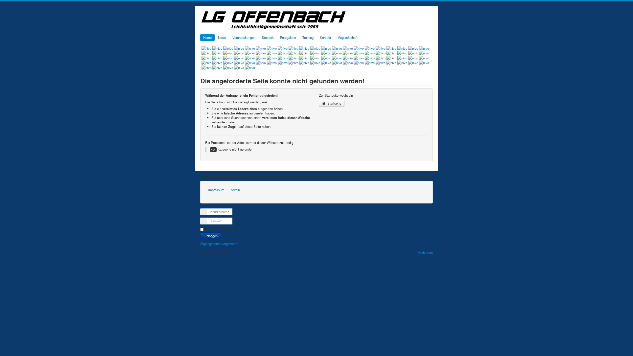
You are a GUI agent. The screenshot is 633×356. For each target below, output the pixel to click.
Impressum (216, 189)
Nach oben (425, 252)
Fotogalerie (288, 37)
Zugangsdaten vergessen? (219, 243)
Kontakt (325, 37)
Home (207, 37)
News (222, 37)
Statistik (268, 37)
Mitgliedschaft (348, 37)
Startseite (333, 103)
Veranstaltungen (243, 37)
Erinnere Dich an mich (220, 229)
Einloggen (210, 235)
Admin (235, 189)
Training (308, 37)
